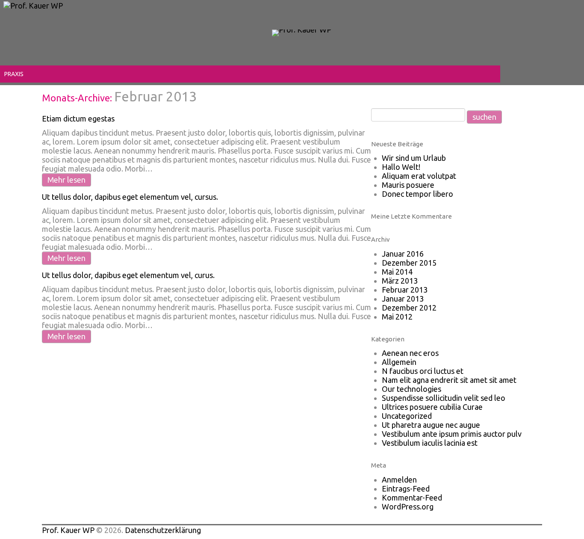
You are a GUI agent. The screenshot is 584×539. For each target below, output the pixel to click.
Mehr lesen (66, 179)
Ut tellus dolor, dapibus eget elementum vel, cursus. (130, 196)
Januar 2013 (403, 298)
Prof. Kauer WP (68, 530)
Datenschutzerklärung (163, 530)
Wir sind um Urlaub (414, 158)
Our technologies (411, 389)
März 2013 (400, 280)
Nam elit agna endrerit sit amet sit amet (449, 380)
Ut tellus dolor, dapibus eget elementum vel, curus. (128, 275)
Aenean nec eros (410, 353)
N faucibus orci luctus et (422, 371)
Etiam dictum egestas (78, 118)
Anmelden (399, 479)
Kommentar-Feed (412, 497)
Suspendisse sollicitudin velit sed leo (443, 398)
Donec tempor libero (417, 194)
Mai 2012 (397, 316)
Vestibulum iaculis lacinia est (430, 442)
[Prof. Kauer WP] (301, 32)
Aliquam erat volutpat (419, 176)
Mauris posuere (408, 185)
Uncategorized (407, 416)
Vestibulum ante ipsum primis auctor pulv (452, 433)
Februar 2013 (405, 289)
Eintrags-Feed (406, 488)
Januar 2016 (403, 253)
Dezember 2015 (409, 262)
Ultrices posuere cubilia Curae (432, 407)
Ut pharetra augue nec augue (431, 425)
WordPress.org (408, 506)
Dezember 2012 (409, 307)
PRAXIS (14, 74)
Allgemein (399, 362)
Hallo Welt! (401, 167)
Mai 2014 (397, 271)
